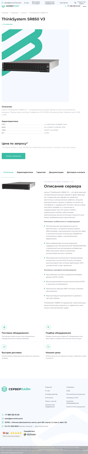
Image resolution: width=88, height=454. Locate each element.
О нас (26, 3)
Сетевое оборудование (72, 402)
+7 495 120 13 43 (73, 6)
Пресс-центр (50, 401)
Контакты (64, 3)
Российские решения (75, 394)
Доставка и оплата (36, 3)
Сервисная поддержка (49, 3)
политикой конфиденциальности (12, 452)
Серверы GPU (72, 398)
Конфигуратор (51, 394)
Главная (48, 387)
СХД (68, 391)
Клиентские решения (75, 407)
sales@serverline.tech (12, 3)
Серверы (70, 387)
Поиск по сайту (81, 2)
